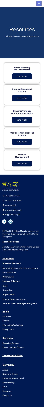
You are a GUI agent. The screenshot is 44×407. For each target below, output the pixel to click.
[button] (22, 142)
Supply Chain (8, 329)
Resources (6, 391)
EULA (4, 386)
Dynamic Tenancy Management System (19, 303)
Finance (5, 320)
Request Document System (14, 299)
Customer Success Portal (13, 378)
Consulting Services (10, 343)
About (5, 370)
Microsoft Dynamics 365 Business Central (20, 268)
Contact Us (7, 395)
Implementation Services (13, 347)
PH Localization (9, 272)
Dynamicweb (8, 277)
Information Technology (12, 325)
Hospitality (7, 290)
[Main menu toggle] (39, 3)
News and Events (9, 374)
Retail (4, 286)
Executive (6, 316)
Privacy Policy (8, 382)
